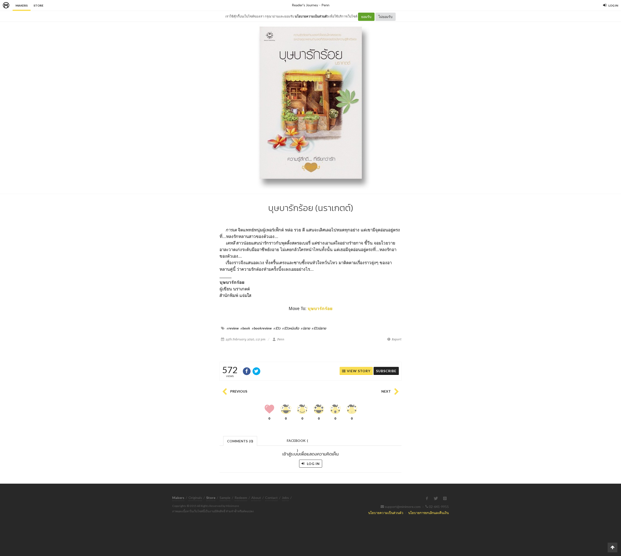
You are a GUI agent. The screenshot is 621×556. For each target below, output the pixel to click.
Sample (225, 498)
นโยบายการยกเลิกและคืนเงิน (428, 513)
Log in (313, 464)
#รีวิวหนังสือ (290, 328)
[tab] (240, 441)
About (256, 498)
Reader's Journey (305, 5)
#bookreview (262, 328)
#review (233, 328)
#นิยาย (305, 328)
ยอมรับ (366, 17)
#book (245, 328)
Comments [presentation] (240, 441)
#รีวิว (276, 328)
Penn (325, 5)
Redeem (241, 498)
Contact (271, 498)
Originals (195, 498)
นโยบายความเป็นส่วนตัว (311, 16)
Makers (22, 5)
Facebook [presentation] (297, 442)
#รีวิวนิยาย (319, 328)
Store (38, 5)
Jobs (285, 498)
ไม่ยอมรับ (385, 17)
